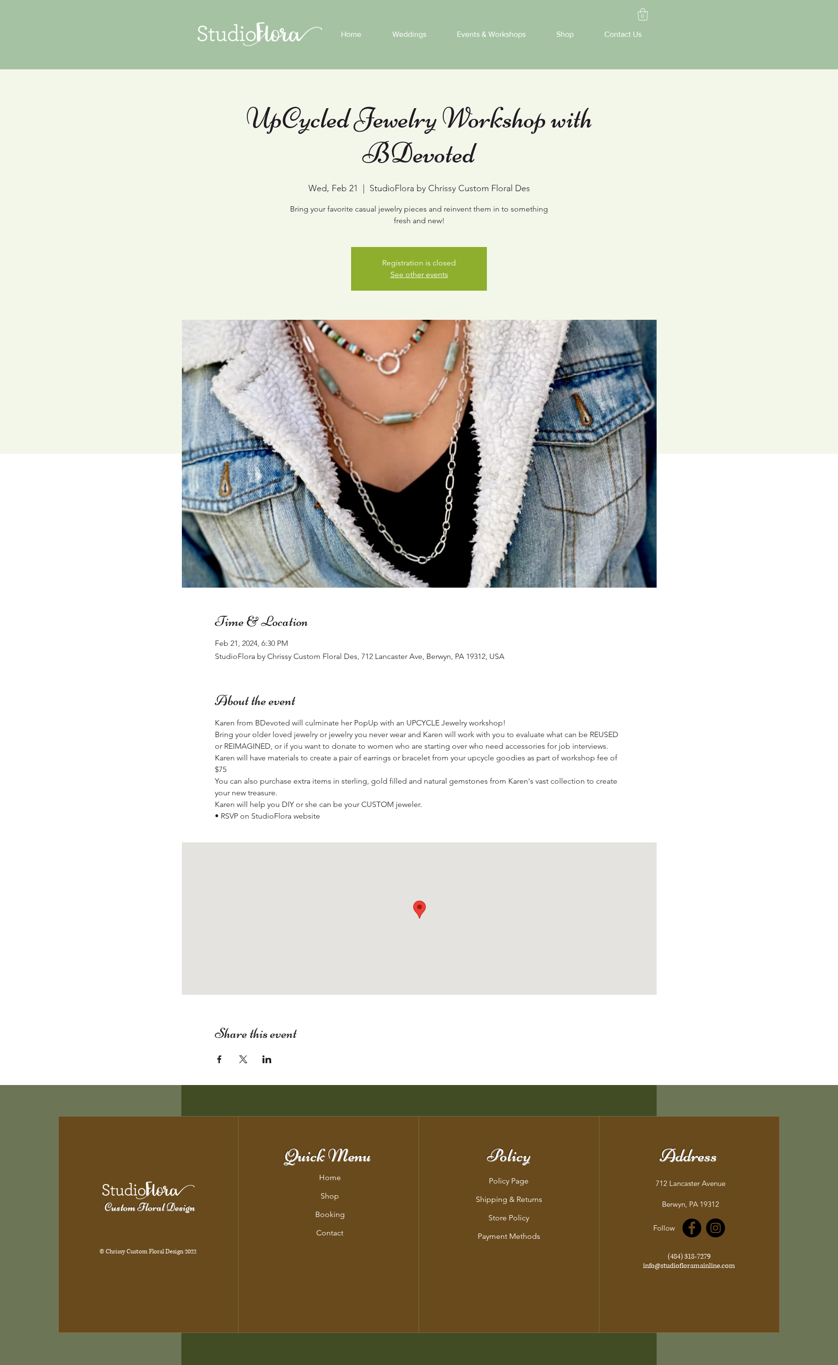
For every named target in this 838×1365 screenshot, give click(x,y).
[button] (643, 14)
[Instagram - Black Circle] (715, 1227)
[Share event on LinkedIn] (267, 1059)
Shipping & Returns (509, 1199)
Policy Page (509, 1180)
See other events (419, 274)
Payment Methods (509, 1236)
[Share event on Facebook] (219, 1059)
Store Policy (508, 1217)
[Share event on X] (243, 1059)
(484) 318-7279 (689, 1256)
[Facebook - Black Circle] (691, 1227)
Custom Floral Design (149, 1207)
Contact (329, 1232)
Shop (330, 1196)
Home (330, 1177)
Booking (330, 1214)
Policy (509, 1155)
